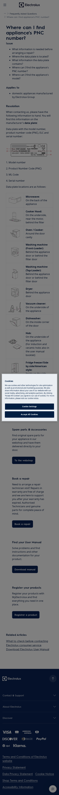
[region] (30, 398)
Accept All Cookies (29, 414)
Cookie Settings (29, 406)
